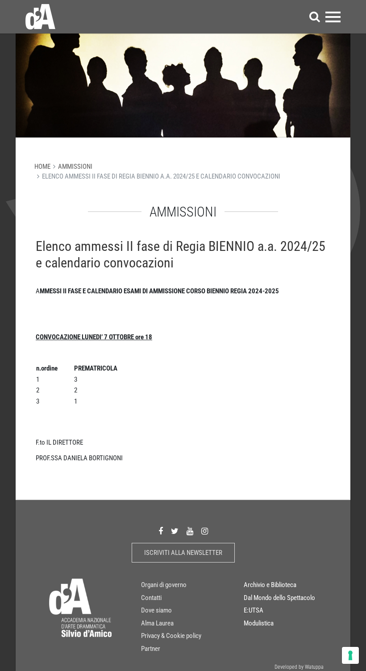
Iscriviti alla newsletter (183, 553)
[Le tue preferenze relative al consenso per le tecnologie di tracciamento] (350, 655)
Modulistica (259, 623)
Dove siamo (156, 610)
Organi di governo (164, 585)
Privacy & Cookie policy (171, 636)
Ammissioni (75, 167)
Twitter (175, 531)
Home (42, 167)
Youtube (190, 531)
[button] (314, 16)
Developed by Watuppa (299, 667)
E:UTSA (253, 610)
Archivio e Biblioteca (270, 585)
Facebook (160, 531)
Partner (150, 649)
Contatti (151, 598)
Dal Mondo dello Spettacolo (279, 598)
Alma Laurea (157, 623)
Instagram (204, 531)
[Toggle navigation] (333, 16)
